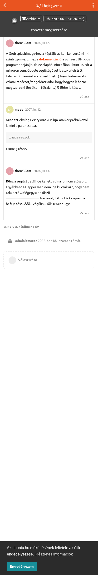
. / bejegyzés (47, 5)
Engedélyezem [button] (22, 566)
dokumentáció (50, 59)
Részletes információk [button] (54, 554)
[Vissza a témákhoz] (5, 5)
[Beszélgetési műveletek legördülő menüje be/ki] (93, 5)
